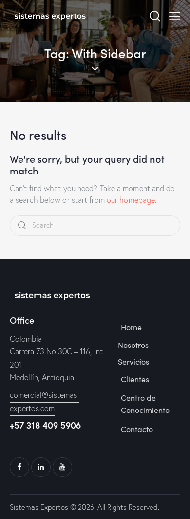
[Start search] (22, 225)
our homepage (131, 200)
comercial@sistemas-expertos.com (44, 401)
